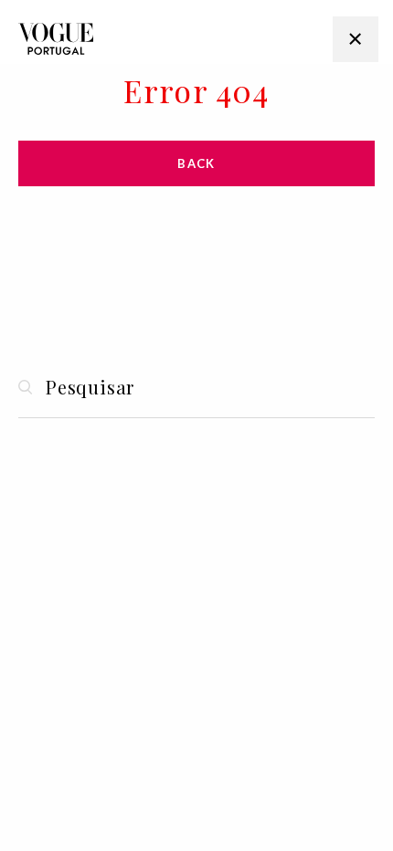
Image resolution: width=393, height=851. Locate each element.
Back (196, 163)
